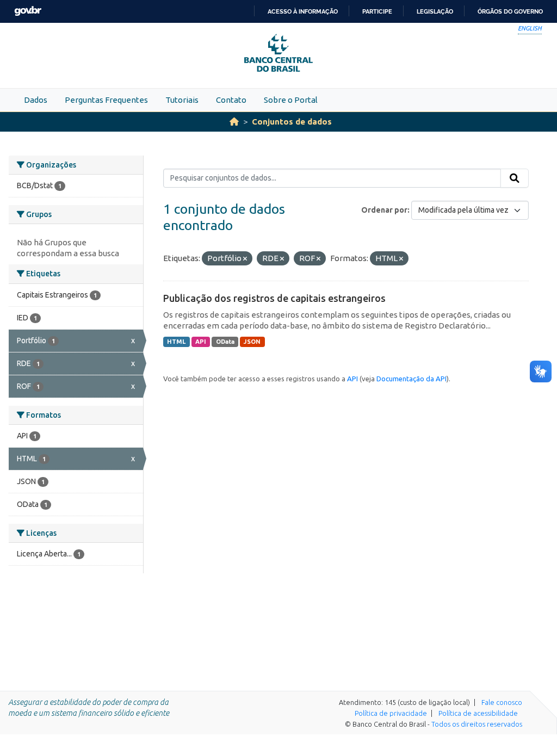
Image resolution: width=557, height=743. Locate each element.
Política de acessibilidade (478, 713)
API (200, 341)
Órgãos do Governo (510, 11)
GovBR (27, 11)
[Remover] (245, 259)
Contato (231, 99)
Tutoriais (182, 99)
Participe (377, 11)
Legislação (435, 11)
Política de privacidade (391, 713)
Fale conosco (501, 702)
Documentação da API (411, 378)
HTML (176, 341)
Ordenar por (384, 210)
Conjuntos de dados (292, 121)
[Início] (234, 121)
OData (225, 341)
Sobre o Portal (291, 99)
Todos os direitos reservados (476, 724)
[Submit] (514, 178)
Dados (35, 99)
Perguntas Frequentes (106, 99)
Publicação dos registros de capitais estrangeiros (274, 298)
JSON (252, 341)
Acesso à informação (303, 11)
